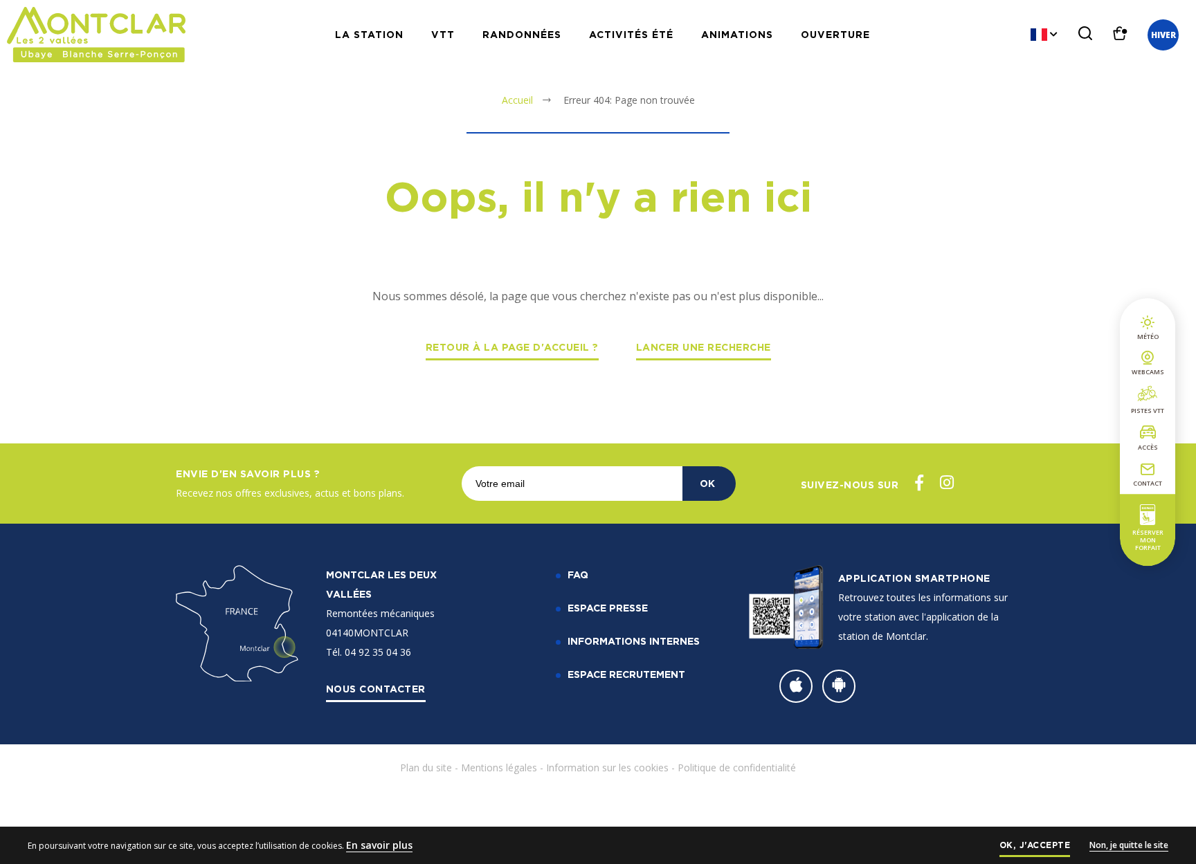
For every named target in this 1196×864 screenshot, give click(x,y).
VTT (443, 34)
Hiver (1163, 35)
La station (369, 34)
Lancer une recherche (703, 347)
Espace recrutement (626, 674)
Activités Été (631, 34)
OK (707, 483)
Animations (737, 34)
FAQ (578, 574)
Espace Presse (608, 608)
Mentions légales (499, 767)
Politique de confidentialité (737, 767)
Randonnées (521, 34)
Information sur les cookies (607, 767)
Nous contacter (376, 688)
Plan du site (426, 767)
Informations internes (634, 641)
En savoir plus (379, 845)
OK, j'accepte (1035, 844)
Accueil (517, 100)
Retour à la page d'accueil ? (512, 347)
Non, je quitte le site (1128, 845)
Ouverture (835, 34)
